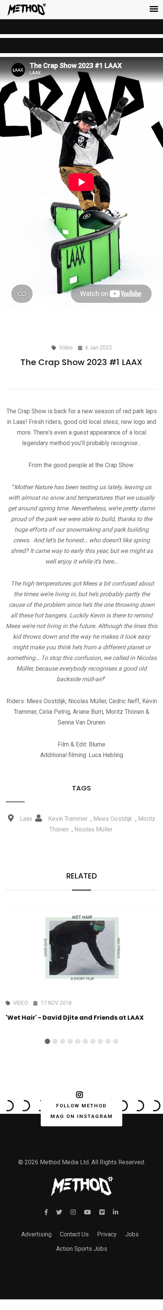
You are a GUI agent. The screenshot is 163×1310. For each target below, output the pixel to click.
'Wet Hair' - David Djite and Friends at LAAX (75, 1017)
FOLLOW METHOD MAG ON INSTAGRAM (81, 1111)
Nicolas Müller (93, 829)
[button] (47, 1041)
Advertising (36, 1234)
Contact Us (74, 1234)
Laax (26, 818)
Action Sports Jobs (81, 1248)
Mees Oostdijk (112, 818)
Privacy (107, 1234)
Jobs (132, 1234)
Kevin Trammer (68, 818)
